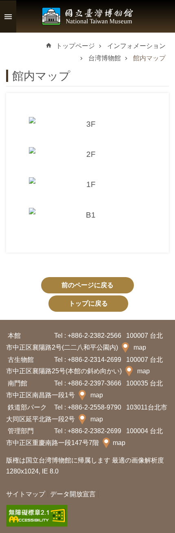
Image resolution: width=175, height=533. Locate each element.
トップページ (75, 45)
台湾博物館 (104, 58)
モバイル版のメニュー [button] (8, 16)
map (140, 347)
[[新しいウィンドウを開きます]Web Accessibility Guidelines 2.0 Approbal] (37, 516)
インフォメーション (136, 45)
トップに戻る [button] (88, 303)
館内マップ (149, 58)
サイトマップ (25, 494)
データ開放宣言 (73, 494)
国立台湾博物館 (87, 16)
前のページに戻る (87, 285)
